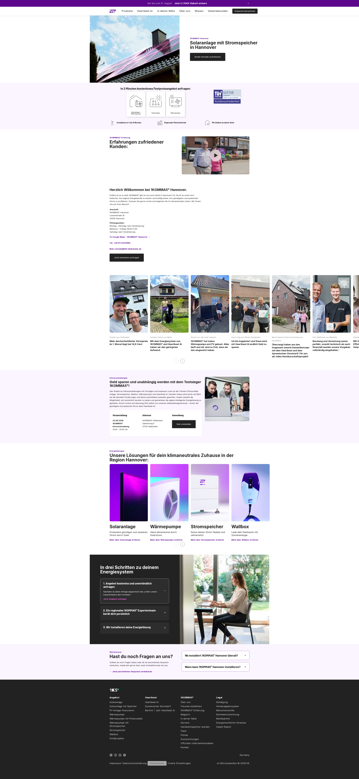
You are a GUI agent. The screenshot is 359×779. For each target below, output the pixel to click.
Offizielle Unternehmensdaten (197, 743)
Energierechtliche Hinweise (231, 722)
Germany (244, 755)
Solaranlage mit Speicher (123, 706)
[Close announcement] (248, 3)
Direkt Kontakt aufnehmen (208, 57)
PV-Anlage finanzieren (122, 710)
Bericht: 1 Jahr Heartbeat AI (160, 710)
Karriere (185, 722)
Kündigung (222, 702)
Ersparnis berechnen (245, 11)
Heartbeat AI (145, 11)
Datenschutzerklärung (134, 763)
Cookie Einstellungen (179, 763)
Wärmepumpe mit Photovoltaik (126, 718)
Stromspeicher (207, 526)
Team (183, 731)
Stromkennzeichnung (227, 714)
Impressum (115, 763)
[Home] (113, 11)
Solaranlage (123, 526)
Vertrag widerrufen (157, 763)
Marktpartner (223, 718)
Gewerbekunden (218, 11)
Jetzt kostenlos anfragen (126, 257)
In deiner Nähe (166, 11)
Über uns (184, 11)
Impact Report (223, 726)
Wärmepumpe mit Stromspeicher (119, 724)
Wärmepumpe (165, 526)
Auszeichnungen (190, 739)
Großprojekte (117, 738)
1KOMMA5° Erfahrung (192, 710)
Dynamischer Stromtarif (158, 706)
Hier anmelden (184, 424)
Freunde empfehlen (191, 706)
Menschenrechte (225, 710)
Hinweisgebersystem (227, 706)
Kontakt (185, 747)
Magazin (185, 714)
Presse (184, 735)
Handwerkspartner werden (195, 726)
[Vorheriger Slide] (176, 361)
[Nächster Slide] (182, 361)
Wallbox (240, 526)
